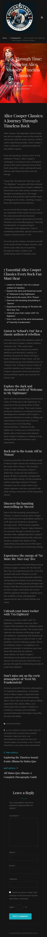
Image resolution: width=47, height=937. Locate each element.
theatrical (9, 745)
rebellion (15, 742)
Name (12, 852)
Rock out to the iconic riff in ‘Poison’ (23, 297)
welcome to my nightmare (27, 745)
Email (12, 865)
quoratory (24, 89)
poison (7, 742)
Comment (14, 815)
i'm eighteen (23, 733)
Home (5, 38)
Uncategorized (15, 38)
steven (37, 742)
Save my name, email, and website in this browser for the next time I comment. (23, 895)
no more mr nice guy (27, 739)
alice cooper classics (16, 730)
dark (30, 730)
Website (13, 879)
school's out (27, 742)
